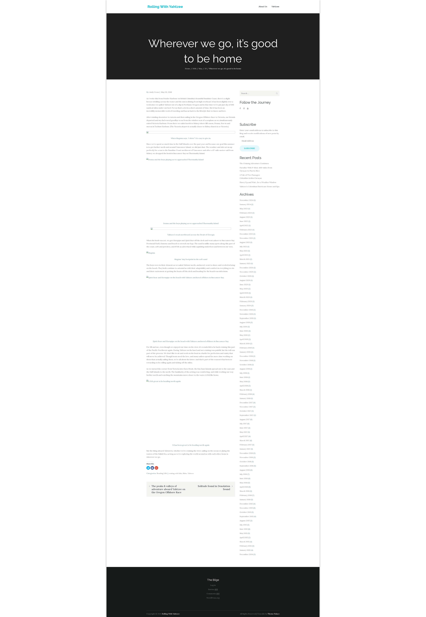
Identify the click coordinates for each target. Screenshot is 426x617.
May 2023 (244, 208)
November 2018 (246, 360)
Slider (185, 473)
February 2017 (246, 445)
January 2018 (245, 398)
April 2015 (244, 537)
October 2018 (245, 364)
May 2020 (244, 289)
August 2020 (245, 280)
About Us (263, 7)
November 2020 (246, 272)
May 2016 (244, 483)
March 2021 (244, 259)
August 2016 (245, 470)
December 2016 (246, 453)
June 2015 (244, 529)
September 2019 (246, 318)
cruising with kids (175, 473)
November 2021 (246, 238)
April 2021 (244, 255)
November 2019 (246, 314)
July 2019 (243, 327)
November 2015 (246, 508)
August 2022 (245, 217)
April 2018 (244, 386)
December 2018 (246, 356)
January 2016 (245, 499)
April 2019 (244, 339)
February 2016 (246, 495)
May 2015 (243, 533)
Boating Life (162, 473)
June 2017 (244, 428)
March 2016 (244, 491)
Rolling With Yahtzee (165, 7)
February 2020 (246, 301)
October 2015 (245, 512)
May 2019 (244, 335)
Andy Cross (154, 92)
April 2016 (244, 487)
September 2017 (246, 415)
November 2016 (246, 457)
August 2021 (245, 242)
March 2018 (244, 390)
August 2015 (245, 520)
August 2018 (245, 369)
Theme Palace (274, 614)
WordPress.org (213, 598)
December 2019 (246, 310)
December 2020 (246, 268)
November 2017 (246, 407)
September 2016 (246, 466)
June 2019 (244, 331)
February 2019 (246, 348)
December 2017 (246, 402)
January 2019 (245, 352)
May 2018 (244, 381)
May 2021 (244, 251)
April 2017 (244, 436)
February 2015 (246, 546)
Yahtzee (275, 7)
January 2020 (245, 305)
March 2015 (244, 542)
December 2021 (246, 234)
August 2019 (245, 322)
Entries (213, 589)
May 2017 (243, 432)
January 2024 (245, 204)
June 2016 (244, 478)
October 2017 (245, 411)
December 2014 (246, 554)
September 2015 (246, 516)
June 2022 (244, 221)
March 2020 (245, 297)
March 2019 (245, 343)
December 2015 (246, 504)
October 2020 (245, 276)
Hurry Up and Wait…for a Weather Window (258, 182)
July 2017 (243, 424)
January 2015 (245, 550)
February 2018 (246, 394)
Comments (213, 593)
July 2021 (243, 246)
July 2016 (243, 474)
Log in (213, 585)
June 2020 (244, 284)
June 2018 (244, 377)
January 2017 (245, 449)
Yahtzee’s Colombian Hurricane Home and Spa (259, 186)
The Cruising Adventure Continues (254, 163)
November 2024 (246, 200)
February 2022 (246, 230)
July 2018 (243, 373)
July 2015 (243, 525)
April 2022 (244, 225)
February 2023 (246, 213)
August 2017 (245, 419)
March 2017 (244, 440)
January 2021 (245, 263)
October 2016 (245, 461)
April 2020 (244, 293)
